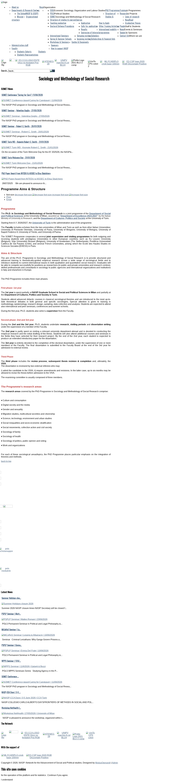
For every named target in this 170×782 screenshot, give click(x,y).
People (122, 26)
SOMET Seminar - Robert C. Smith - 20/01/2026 (22, 126)
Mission (20, 16)
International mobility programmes (108, 31)
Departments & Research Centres (25, 10)
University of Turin (41, 223)
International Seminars (59, 35)
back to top (6, 461)
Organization (49, 7)
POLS (52, 13)
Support (123, 32)
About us (15, 7)
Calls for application (89, 26)
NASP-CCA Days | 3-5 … (11, 692)
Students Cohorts (24, 51)
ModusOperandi (102, 763)
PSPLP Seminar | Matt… (11, 613)
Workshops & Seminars (59, 42)
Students (42, 51)
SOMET (53, 16)
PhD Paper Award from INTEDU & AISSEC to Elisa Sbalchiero (26, 173)
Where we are (135, 36)
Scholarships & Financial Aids (103, 38)
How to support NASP (59, 48)
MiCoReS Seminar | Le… (11, 629)
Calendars (95, 35)
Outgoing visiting (84, 35)
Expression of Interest (90, 32)
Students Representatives (27, 54)
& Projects (132, 14)
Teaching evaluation (58, 23)
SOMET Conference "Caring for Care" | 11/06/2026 (22, 94)
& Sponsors (131, 33)
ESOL (52, 10)
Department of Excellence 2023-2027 (79, 216)
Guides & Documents (80, 42)
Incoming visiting (84, 38)
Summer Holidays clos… (11, 598)
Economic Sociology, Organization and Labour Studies (79, 10)
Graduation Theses (133, 23)
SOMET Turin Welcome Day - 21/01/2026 (18, 157)
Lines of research (132, 16)
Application (85, 23)
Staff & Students (132, 26)
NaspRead (129, 19)
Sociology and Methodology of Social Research (78, 17)
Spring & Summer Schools (61, 38)
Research (124, 13)
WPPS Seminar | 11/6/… (11, 660)
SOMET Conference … (10, 676)
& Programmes (133, 10)
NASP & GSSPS (32, 13)
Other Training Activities (109, 26)
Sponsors (54, 45)
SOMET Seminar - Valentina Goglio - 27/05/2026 (22, 110)
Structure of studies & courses (63, 19)
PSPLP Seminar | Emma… (12, 645)
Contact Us (124, 35)
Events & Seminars (133, 29)
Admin (115, 763)
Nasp (41, 7)
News (122, 29)
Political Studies (61, 14)
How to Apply (104, 23)
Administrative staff (20, 45)
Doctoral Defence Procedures (62, 26)
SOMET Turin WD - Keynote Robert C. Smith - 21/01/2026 (25, 141)
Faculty (14, 48)
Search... (4, 70)
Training (123, 10)
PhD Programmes (112, 10)
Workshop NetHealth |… (11, 707)
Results (84, 29)
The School (21, 13)
